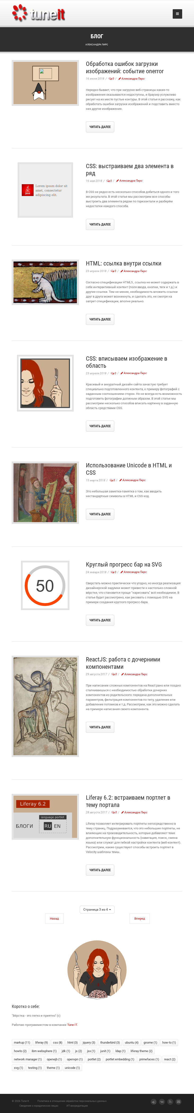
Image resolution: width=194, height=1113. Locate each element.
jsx (91, 1051)
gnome (150, 1042)
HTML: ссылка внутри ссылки (123, 263)
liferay (41, 1042)
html (72, 1042)
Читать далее (100, 127)
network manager (28, 1059)
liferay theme (142, 1051)
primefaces (149, 1059)
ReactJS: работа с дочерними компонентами (123, 663)
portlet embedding (120, 1059)
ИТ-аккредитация (77, 1105)
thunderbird (110, 1042)
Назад (54, 918)
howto (20, 1051)
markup (22, 1042)
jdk (66, 1051)
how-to (169, 1042)
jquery (89, 1042)
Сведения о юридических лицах (38, 1105)
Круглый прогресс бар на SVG (124, 564)
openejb (54, 1059)
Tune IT (72, 1025)
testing (35, 1068)
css (57, 1042)
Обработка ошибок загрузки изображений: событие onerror (125, 67)
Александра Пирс (133, 78)
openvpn (75, 1059)
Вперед (139, 918)
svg (18, 1068)
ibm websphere (44, 1051)
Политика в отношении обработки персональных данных (71, 1101)
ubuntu (132, 1042)
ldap (120, 1051)
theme (53, 1068)
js (78, 1051)
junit (105, 1051)
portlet (94, 1059)
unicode (72, 1068)
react (170, 1059)
